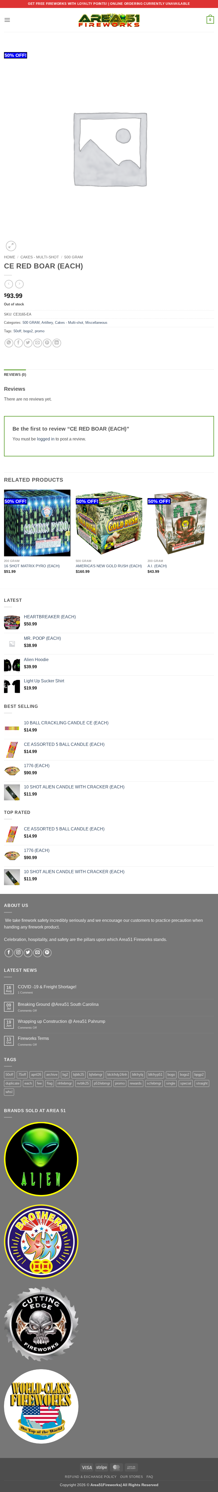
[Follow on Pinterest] (47, 952)
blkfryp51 (155, 1075)
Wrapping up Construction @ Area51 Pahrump (61, 1021)
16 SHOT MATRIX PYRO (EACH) (32, 566)
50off (17, 331)
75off (22, 1075)
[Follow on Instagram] (18, 952)
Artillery (47, 323)
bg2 (65, 1075)
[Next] (214, 538)
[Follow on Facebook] (9, 952)
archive (51, 1075)
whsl (9, 1092)
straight (202, 1083)
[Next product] (9, 284)
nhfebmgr (64, 1083)
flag (49, 1083)
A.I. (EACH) (157, 566)
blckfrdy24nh (117, 1075)
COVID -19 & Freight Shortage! (47, 987)
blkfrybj (137, 1075)
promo (39, 331)
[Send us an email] (37, 952)
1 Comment (31, 992)
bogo (171, 1075)
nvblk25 (83, 1083)
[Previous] (4, 538)
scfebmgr (154, 1083)
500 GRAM (73, 257)
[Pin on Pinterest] (47, 343)
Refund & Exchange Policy (91, 1477)
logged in (45, 439)
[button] (7, 19)
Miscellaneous (96, 323)
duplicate (12, 1083)
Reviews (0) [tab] (15, 375)
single (170, 1083)
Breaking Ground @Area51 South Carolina (58, 1004)
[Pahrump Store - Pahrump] (109, 20)
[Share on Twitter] (28, 343)
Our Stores (131, 1477)
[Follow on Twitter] (28, 952)
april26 (36, 1075)
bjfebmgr (95, 1075)
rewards (136, 1083)
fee (39, 1083)
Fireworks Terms (33, 1038)
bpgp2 (199, 1075)
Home (9, 257)
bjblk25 (78, 1075)
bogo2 (28, 331)
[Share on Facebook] (18, 343)
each (28, 1083)
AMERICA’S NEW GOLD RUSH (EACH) (109, 566)
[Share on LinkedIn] (56, 343)
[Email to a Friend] (37, 343)
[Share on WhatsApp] (9, 343)
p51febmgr (102, 1083)
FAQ (149, 1477)
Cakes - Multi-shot (39, 257)
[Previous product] (19, 284)
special (185, 1083)
